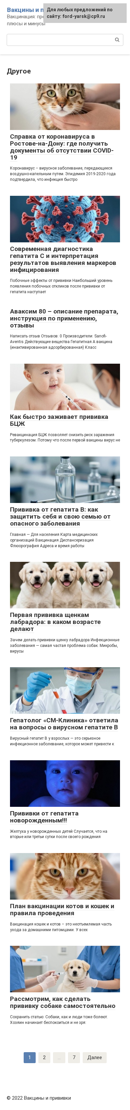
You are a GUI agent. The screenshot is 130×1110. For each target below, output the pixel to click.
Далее (94, 1057)
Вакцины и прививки (37, 9)
